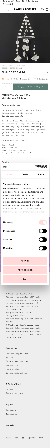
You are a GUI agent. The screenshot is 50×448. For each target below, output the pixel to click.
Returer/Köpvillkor (17, 354)
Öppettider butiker (17, 361)
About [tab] (41, 174)
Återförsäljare (14, 394)
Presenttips (13, 369)
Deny (25, 279)
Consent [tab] (9, 174)
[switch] (43, 231)
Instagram (11, 414)
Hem (3, 65)
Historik (25, 79)
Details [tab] (25, 174)
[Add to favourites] (47, 72)
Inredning (20, 65)
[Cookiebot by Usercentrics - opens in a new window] (35, 166)
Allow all (25, 261)
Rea (10, 65)
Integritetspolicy (16, 373)
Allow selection (25, 270)
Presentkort (13, 365)
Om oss (9, 390)
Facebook (11, 410)
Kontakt (10, 358)
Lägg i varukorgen (30, 86)
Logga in (10, 425)
